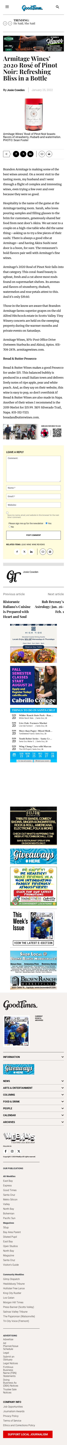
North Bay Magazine (8, 1253)
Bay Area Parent (12, 1232)
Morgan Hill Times (13, 1302)
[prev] (5, 23)
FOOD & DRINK (11, 1101)
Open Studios (10, 1246)
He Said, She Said (24, 23)
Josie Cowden (16, 90)
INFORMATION (11, 1057)
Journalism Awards (13, 1411)
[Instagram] (12, 1151)
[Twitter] (23, 154)
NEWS (6, 1081)
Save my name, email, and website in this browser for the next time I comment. (33, 516)
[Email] (40, 154)
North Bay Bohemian (8, 1211)
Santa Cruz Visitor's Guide (11, 1262)
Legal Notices (10, 1363)
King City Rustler (12, 1293)
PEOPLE (7, 1108)
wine (28, 544)
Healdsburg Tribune (14, 1283)
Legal (6, 1352)
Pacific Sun (9, 1218)
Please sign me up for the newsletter (26, 523)
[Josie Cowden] (13, 576)
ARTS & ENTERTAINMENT (18, 1087)
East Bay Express (8, 1183)
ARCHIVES (39, 1018)
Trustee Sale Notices (10, 1391)
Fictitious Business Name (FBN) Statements (10, 1372)
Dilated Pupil (10, 1236)
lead (23, 544)
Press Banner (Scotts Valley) (18, 1307)
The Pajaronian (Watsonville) (19, 1316)
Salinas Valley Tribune (15, 1311)
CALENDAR (9, 1115)
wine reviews (38, 544)
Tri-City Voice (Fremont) (16, 1321)
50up (6, 1227)
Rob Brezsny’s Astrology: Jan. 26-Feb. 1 (49, 606)
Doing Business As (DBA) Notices (10, 1382)
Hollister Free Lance (14, 1288)
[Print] (49, 154)
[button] (57, 7)
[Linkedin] (30, 154)
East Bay (8, 1241)
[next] (10, 23)
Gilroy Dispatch (11, 1279)
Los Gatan (8, 1297)
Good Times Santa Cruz (10, 1192)
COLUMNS (9, 1094)
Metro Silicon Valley (10, 1202)
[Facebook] (16, 154)
